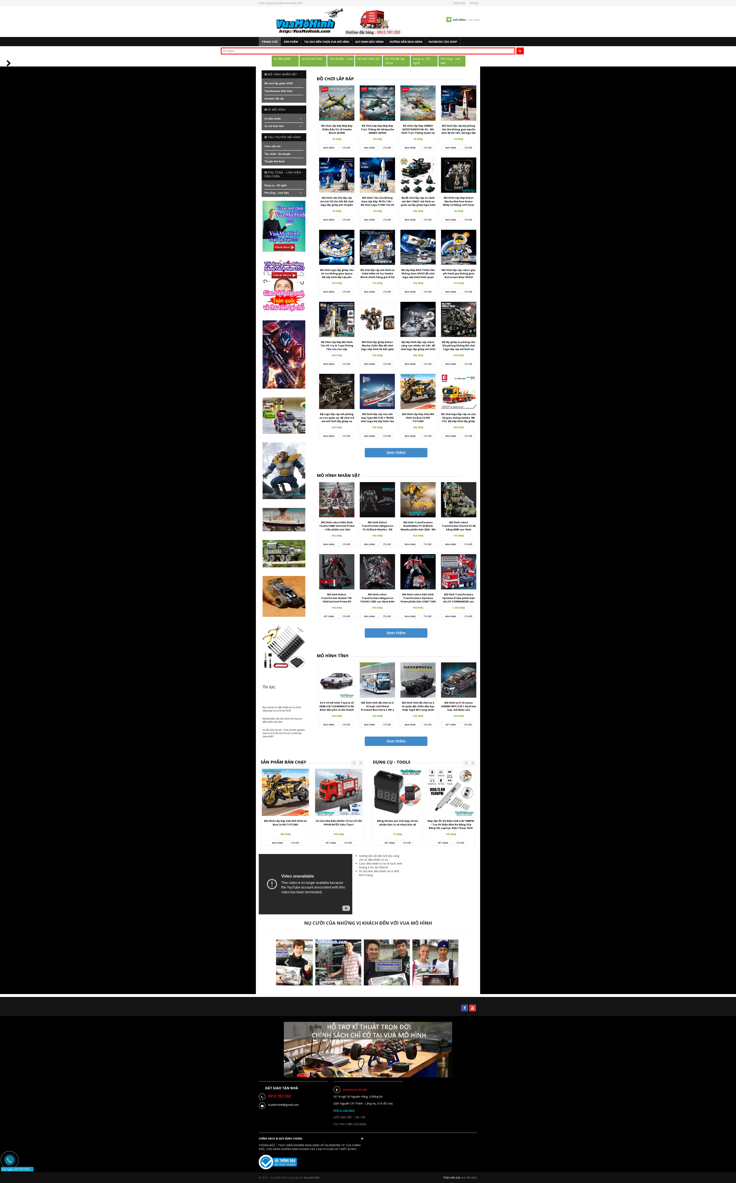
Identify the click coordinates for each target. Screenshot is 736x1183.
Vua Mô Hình (469, 1177)
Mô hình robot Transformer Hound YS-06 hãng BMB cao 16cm (458, 526)
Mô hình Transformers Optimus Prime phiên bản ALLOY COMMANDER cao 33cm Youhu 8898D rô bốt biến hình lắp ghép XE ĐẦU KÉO (459, 603)
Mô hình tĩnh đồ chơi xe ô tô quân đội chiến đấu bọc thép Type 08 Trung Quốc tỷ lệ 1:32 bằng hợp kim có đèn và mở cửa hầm (418, 710)
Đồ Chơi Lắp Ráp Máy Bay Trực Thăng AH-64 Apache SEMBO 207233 (377, 129)
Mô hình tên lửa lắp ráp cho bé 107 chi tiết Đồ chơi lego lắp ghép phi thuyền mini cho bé (336, 203)
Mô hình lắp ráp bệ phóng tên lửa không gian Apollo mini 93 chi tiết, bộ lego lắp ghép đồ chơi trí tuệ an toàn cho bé (458, 133)
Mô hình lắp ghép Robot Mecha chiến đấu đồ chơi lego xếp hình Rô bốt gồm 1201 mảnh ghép (377, 347)
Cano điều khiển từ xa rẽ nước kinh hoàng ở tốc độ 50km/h (380, 865)
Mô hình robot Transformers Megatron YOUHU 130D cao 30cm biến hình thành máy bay (377, 600)
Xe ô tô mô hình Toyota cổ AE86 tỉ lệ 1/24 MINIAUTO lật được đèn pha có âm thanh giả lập (336, 708)
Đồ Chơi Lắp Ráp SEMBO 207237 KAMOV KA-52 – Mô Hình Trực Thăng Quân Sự (418, 129)
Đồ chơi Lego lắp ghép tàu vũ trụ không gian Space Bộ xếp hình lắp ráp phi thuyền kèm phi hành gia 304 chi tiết (337, 277)
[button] (312, 1139)
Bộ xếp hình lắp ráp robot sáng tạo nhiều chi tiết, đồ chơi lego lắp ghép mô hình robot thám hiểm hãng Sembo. (418, 349)
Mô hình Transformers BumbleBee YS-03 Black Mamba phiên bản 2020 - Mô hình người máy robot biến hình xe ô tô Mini (418, 529)
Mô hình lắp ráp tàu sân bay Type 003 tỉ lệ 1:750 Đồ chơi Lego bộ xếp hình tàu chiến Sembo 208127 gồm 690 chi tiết (377, 421)
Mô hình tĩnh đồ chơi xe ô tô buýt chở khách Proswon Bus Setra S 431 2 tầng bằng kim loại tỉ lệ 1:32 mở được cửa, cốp (377, 710)
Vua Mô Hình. (312, 1177)
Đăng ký (474, 3)
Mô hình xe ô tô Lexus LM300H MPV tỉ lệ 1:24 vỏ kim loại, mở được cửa (458, 706)
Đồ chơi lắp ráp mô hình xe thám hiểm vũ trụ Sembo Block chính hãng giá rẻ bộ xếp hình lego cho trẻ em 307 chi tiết (377, 277)
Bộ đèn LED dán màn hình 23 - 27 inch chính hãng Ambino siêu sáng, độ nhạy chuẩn (398, 824)
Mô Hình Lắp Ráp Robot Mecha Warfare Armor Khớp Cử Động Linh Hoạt (458, 201)
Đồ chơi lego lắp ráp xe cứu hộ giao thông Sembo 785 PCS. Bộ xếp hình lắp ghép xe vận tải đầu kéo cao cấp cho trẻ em (458, 421)
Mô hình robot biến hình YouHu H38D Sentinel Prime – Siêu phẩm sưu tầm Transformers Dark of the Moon (336, 529)
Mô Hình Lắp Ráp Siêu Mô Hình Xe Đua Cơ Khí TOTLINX (418, 417)
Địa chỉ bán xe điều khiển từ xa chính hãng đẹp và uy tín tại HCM (282, 709)
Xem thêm (396, 452)
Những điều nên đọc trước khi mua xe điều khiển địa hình (282, 720)
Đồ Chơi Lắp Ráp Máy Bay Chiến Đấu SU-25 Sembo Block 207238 (336, 129)
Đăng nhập (460, 3)
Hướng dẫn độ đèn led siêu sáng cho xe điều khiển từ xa (379, 857)
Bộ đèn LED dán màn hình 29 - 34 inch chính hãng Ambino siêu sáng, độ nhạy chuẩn (451, 824)
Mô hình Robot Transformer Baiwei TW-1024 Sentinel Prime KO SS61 (336, 600)
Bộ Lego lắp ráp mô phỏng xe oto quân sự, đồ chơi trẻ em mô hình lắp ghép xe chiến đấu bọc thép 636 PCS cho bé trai (337, 421)
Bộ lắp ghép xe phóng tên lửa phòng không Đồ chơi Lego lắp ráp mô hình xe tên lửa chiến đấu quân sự (458, 347)
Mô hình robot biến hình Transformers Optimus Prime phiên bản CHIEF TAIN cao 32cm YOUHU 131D (418, 600)
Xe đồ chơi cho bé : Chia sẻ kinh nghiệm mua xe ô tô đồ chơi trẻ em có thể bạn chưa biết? (284, 733)
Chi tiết (346, 147)
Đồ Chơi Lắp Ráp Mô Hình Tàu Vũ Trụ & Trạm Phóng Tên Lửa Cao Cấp (336, 345)
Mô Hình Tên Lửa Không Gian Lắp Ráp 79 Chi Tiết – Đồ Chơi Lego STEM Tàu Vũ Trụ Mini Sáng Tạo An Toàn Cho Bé (377, 205)
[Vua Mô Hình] (340, 21)
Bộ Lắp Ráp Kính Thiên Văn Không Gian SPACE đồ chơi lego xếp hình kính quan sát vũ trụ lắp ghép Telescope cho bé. (418, 277)
